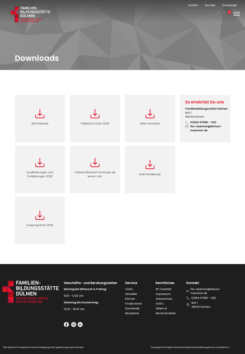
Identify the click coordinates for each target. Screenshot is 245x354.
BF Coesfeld (163, 289)
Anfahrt (193, 5)
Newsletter (132, 313)
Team (129, 289)
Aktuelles (131, 294)
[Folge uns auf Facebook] (66, 324)
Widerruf (161, 308)
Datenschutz (164, 299)
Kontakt (210, 5)
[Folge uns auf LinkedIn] (80, 324)
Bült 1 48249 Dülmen (200, 305)
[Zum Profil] (224, 14)
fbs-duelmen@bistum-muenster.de (206, 128)
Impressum (163, 294)
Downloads (229, 5)
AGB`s (160, 304)
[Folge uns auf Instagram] (73, 324)
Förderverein (133, 304)
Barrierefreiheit (166, 313)
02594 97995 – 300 (203, 122)
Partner (130, 299)
